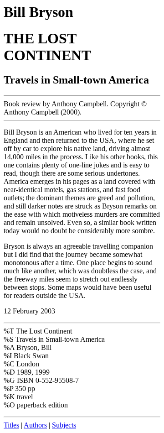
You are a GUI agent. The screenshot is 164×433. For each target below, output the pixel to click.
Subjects (64, 425)
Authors (35, 425)
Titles (11, 425)
